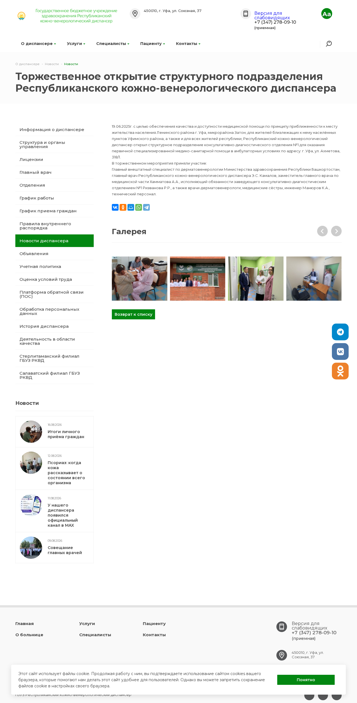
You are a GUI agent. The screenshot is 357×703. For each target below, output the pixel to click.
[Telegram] (146, 207)
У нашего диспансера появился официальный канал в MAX (63, 515)
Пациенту (151, 43)
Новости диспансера (44, 240)
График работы (37, 198)
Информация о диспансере (52, 129)
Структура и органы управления (42, 144)
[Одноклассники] (123, 207)
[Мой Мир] (130, 207)
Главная (24, 623)
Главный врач (36, 172)
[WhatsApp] (138, 207)
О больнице (29, 634)
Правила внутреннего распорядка (45, 226)
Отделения (32, 185)
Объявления (34, 253)
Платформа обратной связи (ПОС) (52, 294)
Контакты (186, 43)
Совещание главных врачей (65, 550)
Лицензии (31, 159)
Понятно (306, 679)
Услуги (74, 43)
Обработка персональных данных (49, 311)
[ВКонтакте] (115, 207)
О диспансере (37, 43)
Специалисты (111, 43)
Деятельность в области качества (47, 341)
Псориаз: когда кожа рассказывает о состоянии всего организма (66, 472)
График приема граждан (48, 210)
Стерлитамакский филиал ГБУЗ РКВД (49, 358)
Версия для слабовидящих (272, 15)
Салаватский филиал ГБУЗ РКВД (50, 375)
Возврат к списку (133, 314)
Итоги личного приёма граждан (66, 434)
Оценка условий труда (46, 279)
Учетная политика (40, 266)
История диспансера (44, 326)
